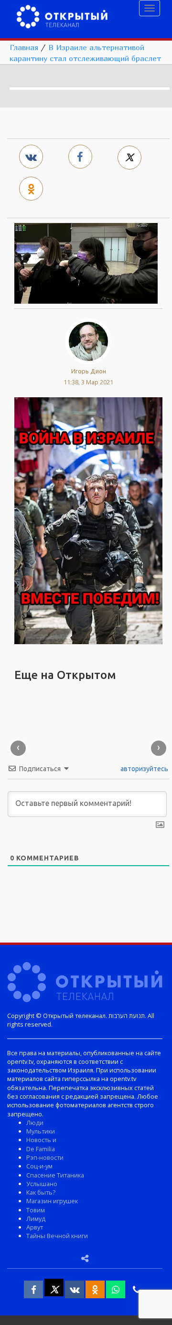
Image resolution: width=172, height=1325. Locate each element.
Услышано (41, 1183)
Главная (24, 47)
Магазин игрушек (52, 1201)
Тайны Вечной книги (57, 1235)
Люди (34, 1122)
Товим (35, 1210)
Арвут (34, 1227)
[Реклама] (88, 520)
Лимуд (35, 1218)
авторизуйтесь (143, 769)
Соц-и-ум (39, 1166)
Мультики (40, 1131)
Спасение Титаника (55, 1175)
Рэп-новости (45, 1157)
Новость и (41, 1139)
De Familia (40, 1149)
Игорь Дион (88, 371)
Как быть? (40, 1192)
